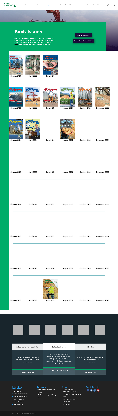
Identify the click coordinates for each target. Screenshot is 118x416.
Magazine (49, 5)
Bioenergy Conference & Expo (46, 389)
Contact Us (96, 5)
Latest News (59, 5)
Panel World (17, 391)
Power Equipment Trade (21, 394)
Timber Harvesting (19, 399)
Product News (69, 5)
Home (26, 5)
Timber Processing (19, 402)
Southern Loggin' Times (20, 396)
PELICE (40, 392)
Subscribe (86, 5)
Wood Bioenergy (18, 404)
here (16, 44)
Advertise (78, 5)
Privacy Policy (108, 5)
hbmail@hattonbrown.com (70, 399)
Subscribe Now (27, 372)
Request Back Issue (83, 35)
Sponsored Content (36, 5)
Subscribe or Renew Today (83, 41)
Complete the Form (59, 370)
